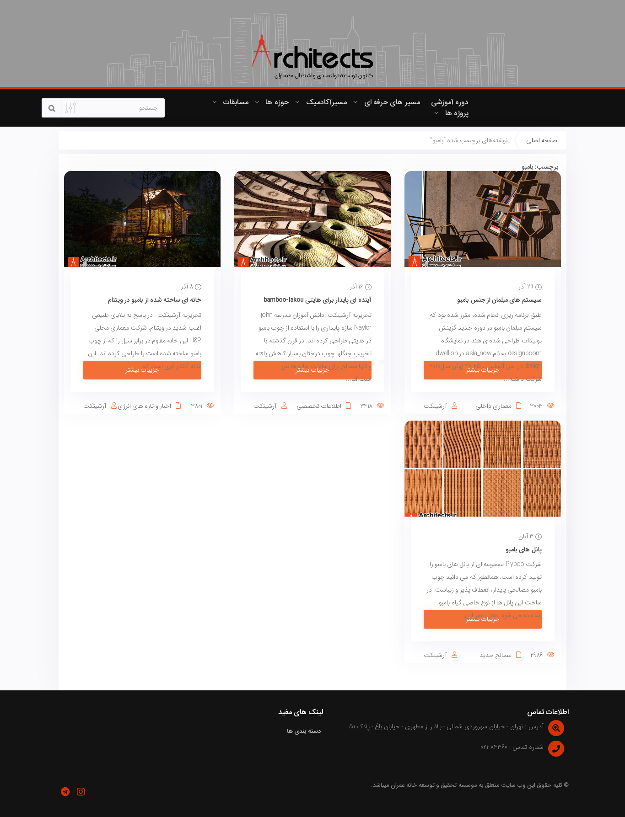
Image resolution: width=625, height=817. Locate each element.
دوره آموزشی (450, 102)
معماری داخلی (493, 406)
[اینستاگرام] (81, 791)
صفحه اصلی (541, 140)
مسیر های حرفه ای (392, 102)
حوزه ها (276, 102)
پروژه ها (457, 113)
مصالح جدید (496, 655)
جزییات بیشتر (483, 370)
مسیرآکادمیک (326, 102)
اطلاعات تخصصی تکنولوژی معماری (323, 411)
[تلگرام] (65, 791)
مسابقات (235, 102)
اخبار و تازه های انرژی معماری (149, 411)
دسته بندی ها (304, 731)
